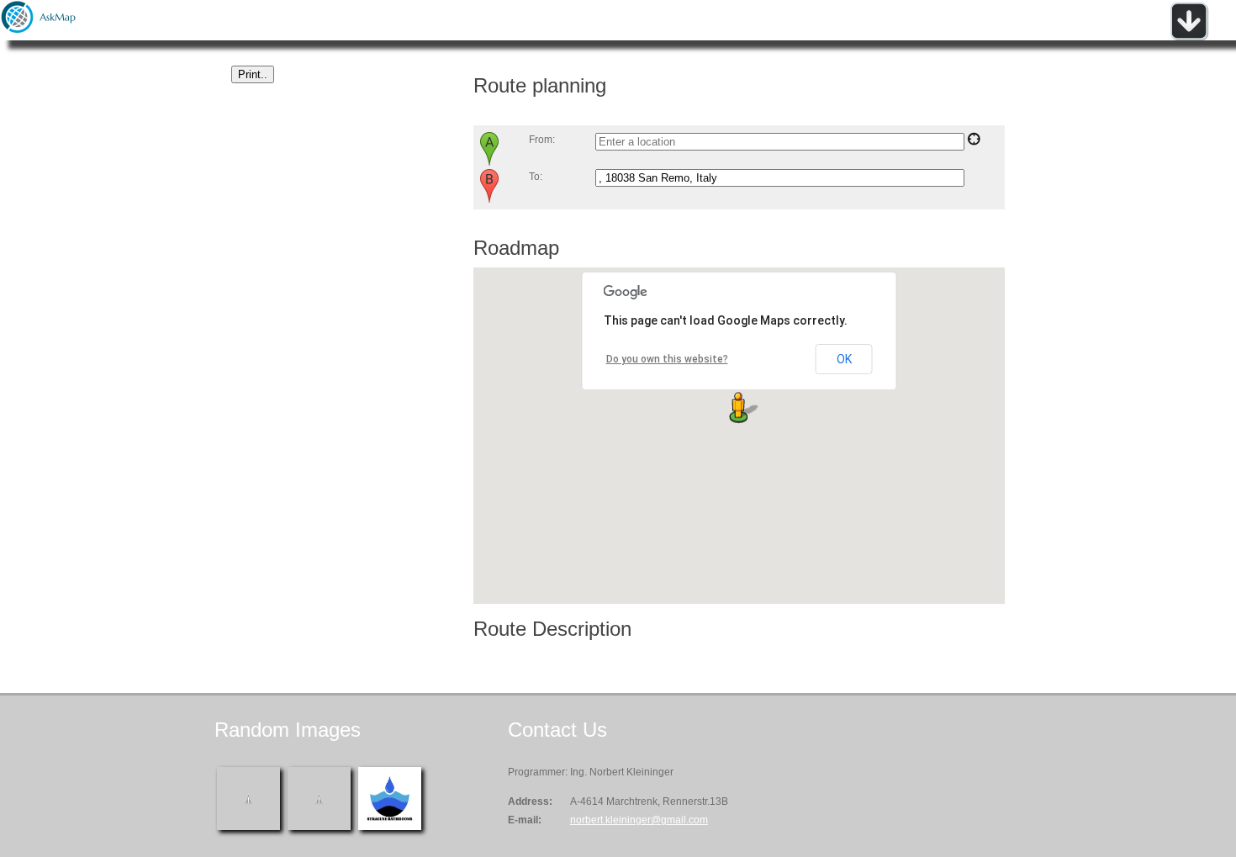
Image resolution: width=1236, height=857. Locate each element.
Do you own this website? (667, 359)
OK (844, 359)
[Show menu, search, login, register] (1189, 37)
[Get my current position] (973, 142)
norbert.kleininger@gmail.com (639, 820)
